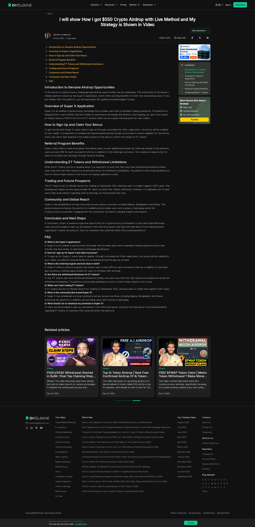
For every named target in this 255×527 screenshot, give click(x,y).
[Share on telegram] (36, 428)
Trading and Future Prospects (64, 68)
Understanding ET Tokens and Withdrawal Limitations (76, 64)
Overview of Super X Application (65, 51)
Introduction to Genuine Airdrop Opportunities (72, 47)
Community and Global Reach (64, 72)
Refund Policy (223, 513)
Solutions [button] (95, 5)
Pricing (123, 5)
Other (204, 491)
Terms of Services (178, 513)
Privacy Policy (195, 513)
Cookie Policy (209, 513)
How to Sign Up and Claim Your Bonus (68, 55)
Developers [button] (148, 5)
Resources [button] (109, 5)
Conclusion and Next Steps (62, 76)
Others (50, 368)
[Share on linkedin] (31, 428)
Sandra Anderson (62, 35)
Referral (133, 5)
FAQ (51, 81)
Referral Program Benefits (62, 59)
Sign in (228, 5)
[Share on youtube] (41, 428)
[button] (219, 4)
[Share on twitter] (27, 428)
